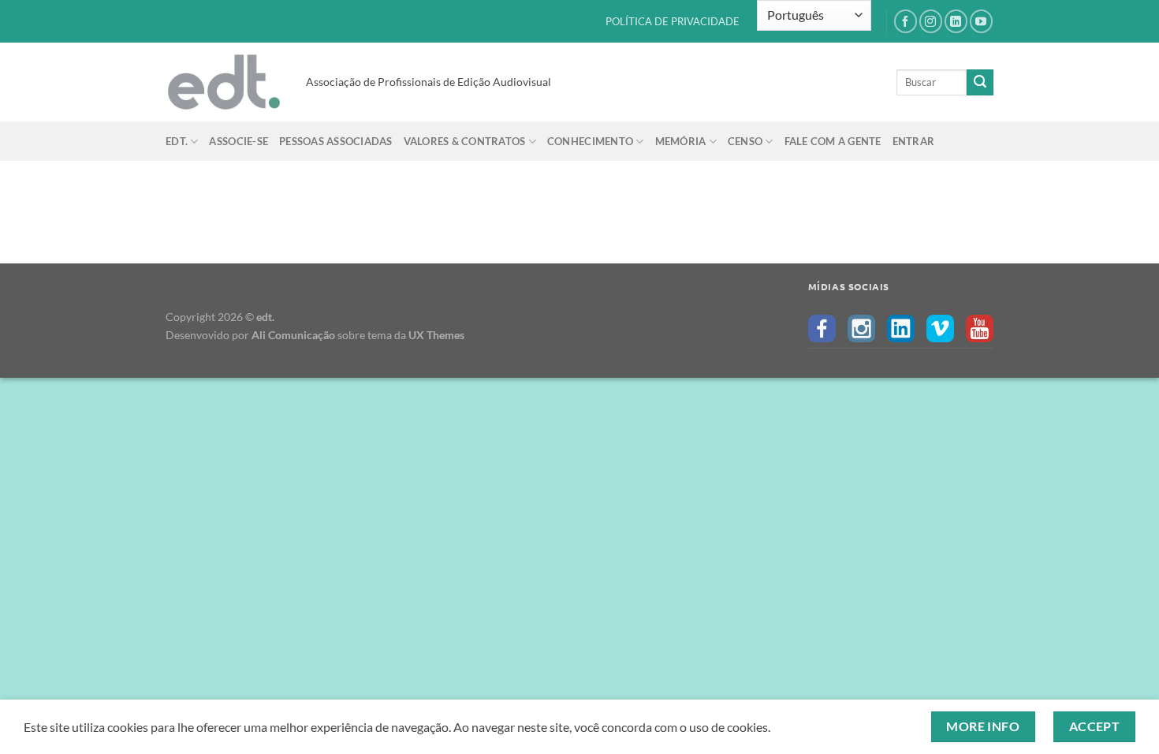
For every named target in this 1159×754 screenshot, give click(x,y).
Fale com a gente (832, 141)
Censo (745, 141)
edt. (177, 141)
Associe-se (238, 141)
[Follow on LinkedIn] (956, 20)
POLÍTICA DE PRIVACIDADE (673, 21)
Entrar (914, 141)
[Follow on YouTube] (981, 20)
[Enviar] (980, 82)
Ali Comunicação (293, 335)
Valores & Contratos (465, 141)
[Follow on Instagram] (930, 20)
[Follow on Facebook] (905, 20)
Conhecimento (590, 141)
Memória (680, 141)
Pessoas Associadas (336, 141)
